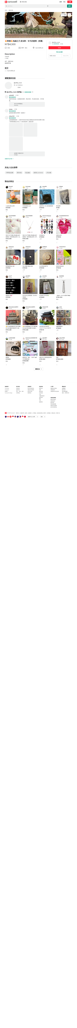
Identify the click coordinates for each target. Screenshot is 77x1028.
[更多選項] (6, 211)
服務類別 (41, 401)
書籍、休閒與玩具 (65, 392)
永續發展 (29, 413)
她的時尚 (18, 389)
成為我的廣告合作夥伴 (41, 413)
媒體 (26, 413)
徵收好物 (41, 391)
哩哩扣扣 (41, 388)
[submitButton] (69, 6)
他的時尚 (18, 388)
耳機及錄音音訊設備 (55, 391)
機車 (40, 398)
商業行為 (58, 413)
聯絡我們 (22, 413)
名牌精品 (18, 392)
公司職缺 (34, 413)
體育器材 (52, 402)
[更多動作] (69, 14)
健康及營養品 (53, 399)
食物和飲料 (53, 401)
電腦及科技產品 (54, 388)
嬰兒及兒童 (30, 391)
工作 (40, 400)
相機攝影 (64, 388)
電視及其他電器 (31, 389)
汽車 (40, 394)
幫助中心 (17, 413)
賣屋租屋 (41, 397)
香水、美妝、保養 (19, 391)
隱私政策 (53, 413)
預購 (40, 389)
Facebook (7, 388)
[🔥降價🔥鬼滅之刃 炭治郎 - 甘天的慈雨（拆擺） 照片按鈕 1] (38, 25)
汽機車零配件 (42, 395)
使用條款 (49, 413)
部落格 (6, 391)
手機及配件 (53, 389)
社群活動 (41, 392)
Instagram (7, 389)
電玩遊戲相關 (53, 404)
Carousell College (8, 392)
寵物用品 (29, 392)
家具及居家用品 (31, 388)
